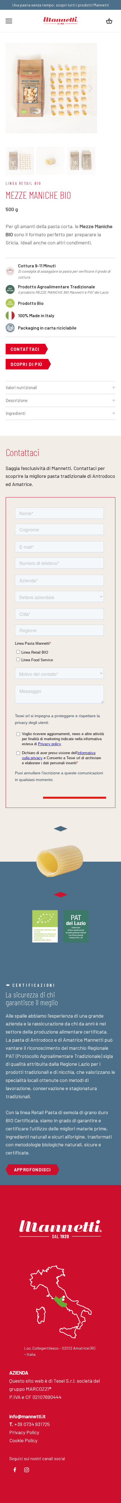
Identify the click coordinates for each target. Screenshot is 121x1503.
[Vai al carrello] (109, 21)
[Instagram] (27, 1470)
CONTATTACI (25, 349)
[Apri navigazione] (9, 21)
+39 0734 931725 (29, 1424)
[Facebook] (15, 1470)
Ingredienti (16, 413)
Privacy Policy (24, 1432)
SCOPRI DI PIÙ (26, 364)
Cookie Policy (23, 1440)
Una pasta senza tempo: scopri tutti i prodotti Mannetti (60, 5)
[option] (51, 87)
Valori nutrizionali (21, 387)
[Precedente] (13, 88)
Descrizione (17, 400)
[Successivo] (90, 88)
